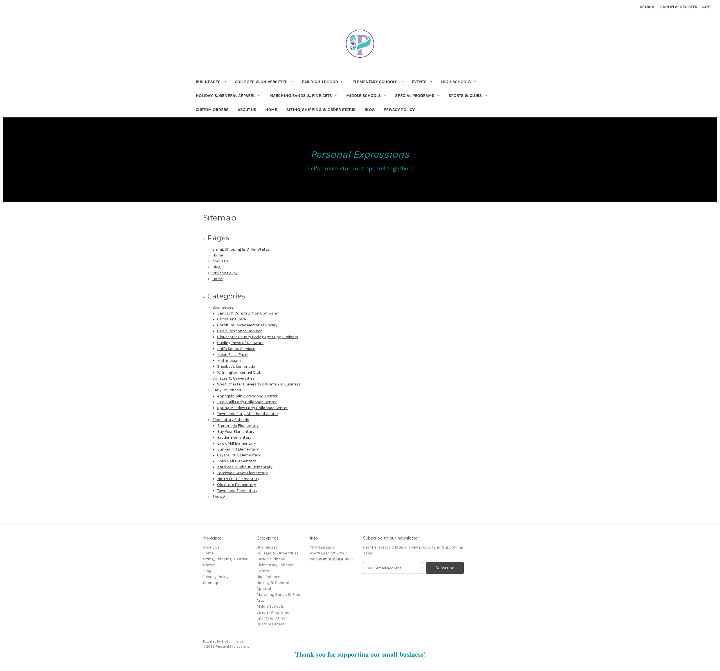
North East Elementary (238, 478)
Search (647, 7)
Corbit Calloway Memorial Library (247, 325)
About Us (247, 109)
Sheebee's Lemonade (236, 366)
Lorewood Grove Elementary (242, 473)
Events (419, 81)
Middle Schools (363, 95)
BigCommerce (233, 641)
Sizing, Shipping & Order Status (321, 109)
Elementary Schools (374, 81)
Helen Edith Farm (232, 354)
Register (689, 7)
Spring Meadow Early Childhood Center (252, 407)
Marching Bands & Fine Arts (300, 95)
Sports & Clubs (465, 95)
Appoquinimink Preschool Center (247, 396)
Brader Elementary (234, 437)
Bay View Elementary (236, 431)
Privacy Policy (399, 109)
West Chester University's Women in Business (259, 384)
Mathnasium (229, 360)
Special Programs (414, 95)
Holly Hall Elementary (236, 461)
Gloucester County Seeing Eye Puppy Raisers (257, 337)
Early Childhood (320, 81)
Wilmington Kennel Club (239, 372)
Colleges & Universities (261, 81)
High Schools (456, 81)
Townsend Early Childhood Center (247, 413)
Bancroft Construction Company (247, 313)
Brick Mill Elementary (236, 443)
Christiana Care (231, 319)
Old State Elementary (236, 484)
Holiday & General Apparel (225, 95)
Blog (369, 109)
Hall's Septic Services (236, 348)
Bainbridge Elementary (238, 425)
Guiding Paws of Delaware (240, 342)
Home (271, 109)
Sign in (667, 7)
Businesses (208, 81)
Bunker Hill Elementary (238, 449)
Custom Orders (212, 109)
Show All (220, 496)
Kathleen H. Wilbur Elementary (245, 467)
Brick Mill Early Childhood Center (247, 402)
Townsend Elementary (237, 490)
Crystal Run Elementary (239, 455)
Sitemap (210, 582)
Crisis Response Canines (239, 331)
